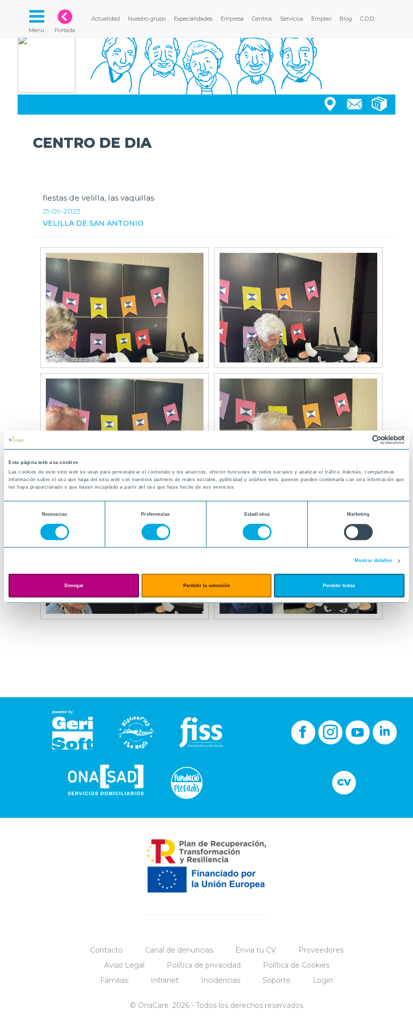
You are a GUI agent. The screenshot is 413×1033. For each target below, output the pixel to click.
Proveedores (320, 950)
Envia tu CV (255, 950)
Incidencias (220, 980)
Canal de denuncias (179, 950)
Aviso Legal (124, 965)
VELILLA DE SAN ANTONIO (93, 223)
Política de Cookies (296, 965)
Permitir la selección (206, 585)
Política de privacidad (204, 965)
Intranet (165, 980)
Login (323, 980)
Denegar (74, 585)
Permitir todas (339, 585)
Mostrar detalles (373, 561)
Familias (114, 980)
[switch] (156, 532)
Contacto (106, 950)
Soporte (276, 980)
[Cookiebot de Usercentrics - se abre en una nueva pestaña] (360, 439)
